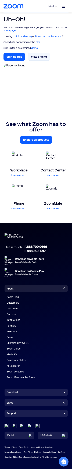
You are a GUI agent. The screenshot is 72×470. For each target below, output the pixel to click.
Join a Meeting (24, 36)
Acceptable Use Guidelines (42, 447)
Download (12, 392)
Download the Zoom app (48, 36)
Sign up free (15, 58)
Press (10, 337)
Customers (13, 302)
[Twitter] (14, 426)
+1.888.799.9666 (35, 247)
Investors (12, 331)
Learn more (17, 175)
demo (34, 48)
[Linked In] (7, 426)
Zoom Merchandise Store (21, 377)
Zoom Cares (13, 348)
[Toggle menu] (63, 6)
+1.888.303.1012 (34, 251)
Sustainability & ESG (18, 342)
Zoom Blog (13, 297)
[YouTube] (22, 426)
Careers (11, 314)
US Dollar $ (46, 435)
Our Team (12, 308)
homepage (9, 30)
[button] (64, 462)
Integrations (13, 320)
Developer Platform (17, 360)
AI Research (13, 365)
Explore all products (37, 141)
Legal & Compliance (13, 452)
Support (11, 414)
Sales (10, 402)
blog (38, 42)
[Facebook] (30, 426)
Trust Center (24, 447)
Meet (51, 6)
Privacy (14, 447)
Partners (11, 325)
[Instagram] (37, 426)
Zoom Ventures (15, 371)
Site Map (61, 452)
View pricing (40, 57)
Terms (7, 447)
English (10, 435)
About (10, 288)
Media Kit (12, 354)
